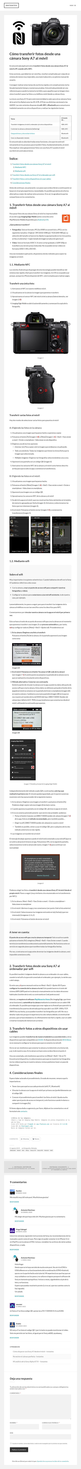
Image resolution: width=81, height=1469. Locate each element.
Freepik (30, 1124)
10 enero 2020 (26, 1212)
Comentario (15, 1393)
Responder (14, 1202)
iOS (47, 220)
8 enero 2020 (21, 1193)
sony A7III (40, 1150)
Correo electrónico (51, 1422)
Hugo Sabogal (21, 1229)
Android (41, 220)
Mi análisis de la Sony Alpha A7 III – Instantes (30, 1361)
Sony (27, 1150)
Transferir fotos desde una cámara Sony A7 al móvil (31, 164)
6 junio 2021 (21, 1306)
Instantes (11, 5)
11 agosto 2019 (14, 1148)
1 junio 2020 (26, 1260)
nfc (23, 1150)
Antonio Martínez (28, 1210)
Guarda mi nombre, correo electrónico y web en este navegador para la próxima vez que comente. (39, 1443)
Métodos (34, 1148)
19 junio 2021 (21, 1326)
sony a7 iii (33, 1150)
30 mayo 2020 (21, 1231)
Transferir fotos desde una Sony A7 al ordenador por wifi (33, 175)
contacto (23, 1111)
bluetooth (13, 1150)
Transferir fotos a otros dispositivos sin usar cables (31, 179)
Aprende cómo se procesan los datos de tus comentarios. (53, 1461)
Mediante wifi (20, 171)
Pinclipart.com (26, 1126)
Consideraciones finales (21, 183)
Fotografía (27, 1148)
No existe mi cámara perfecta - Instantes (28, 1356)
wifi (52, 1150)
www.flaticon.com (42, 1124)
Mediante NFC (20, 167)
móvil (19, 1150)
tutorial (47, 1150)
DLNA (40, 1040)
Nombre (13, 1422)
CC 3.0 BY (63, 1124)
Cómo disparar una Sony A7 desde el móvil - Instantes (33, 1351)
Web (11, 1433)
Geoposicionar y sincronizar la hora (23, 133)
